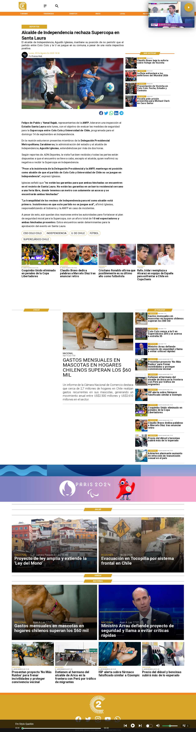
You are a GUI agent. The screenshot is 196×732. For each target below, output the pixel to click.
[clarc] (131, 101)
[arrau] (141, 349)
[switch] (149, 726)
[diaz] (141, 425)
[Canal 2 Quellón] (45, 7)
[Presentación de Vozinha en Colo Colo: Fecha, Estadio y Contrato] (131, 88)
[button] (32, 233)
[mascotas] (141, 318)
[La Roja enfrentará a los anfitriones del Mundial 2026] (131, 75)
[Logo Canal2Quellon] (22, 9)
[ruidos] (141, 364)
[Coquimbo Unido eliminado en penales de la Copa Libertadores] (141, 410)
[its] (141, 456)
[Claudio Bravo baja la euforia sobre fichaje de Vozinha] (131, 63)
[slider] (22, 728)
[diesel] (141, 441)
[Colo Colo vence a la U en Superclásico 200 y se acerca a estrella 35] (141, 334)
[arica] (141, 380)
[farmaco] (141, 395)
